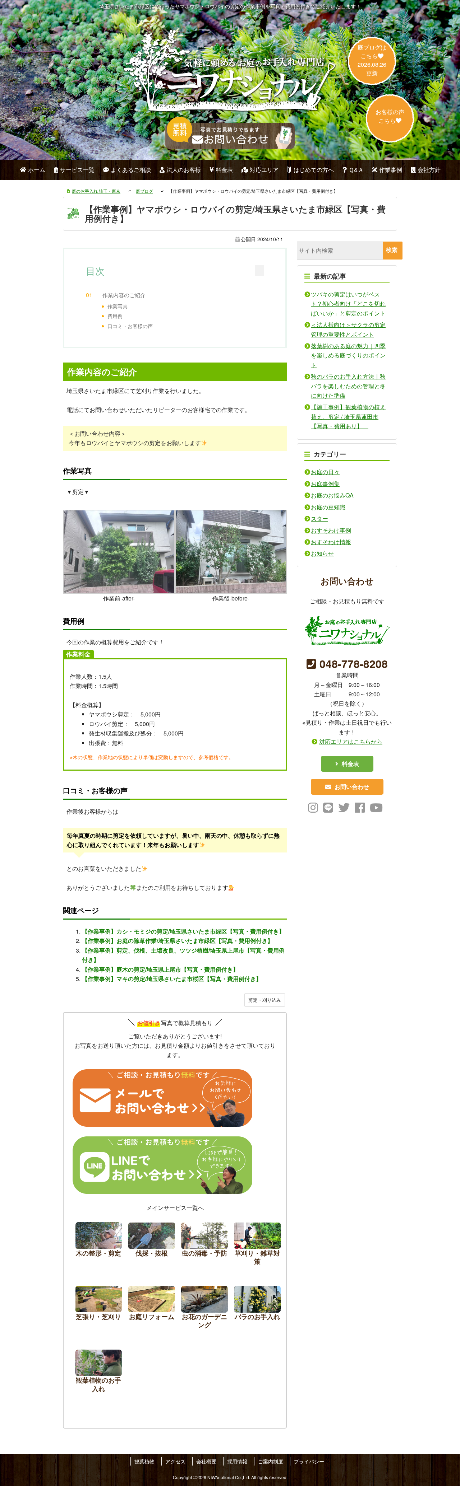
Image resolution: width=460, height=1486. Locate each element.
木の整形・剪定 (98, 1245)
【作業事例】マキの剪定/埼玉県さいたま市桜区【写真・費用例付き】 (172, 979)
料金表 (224, 169)
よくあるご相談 (131, 169)
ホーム (36, 169)
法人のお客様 (183, 169)
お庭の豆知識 (328, 507)
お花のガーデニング (204, 1309)
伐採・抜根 (151, 1245)
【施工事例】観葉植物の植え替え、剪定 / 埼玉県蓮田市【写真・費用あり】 (348, 416)
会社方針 (429, 169)
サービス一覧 (77, 169)
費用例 (115, 315)
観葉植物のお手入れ (98, 1373)
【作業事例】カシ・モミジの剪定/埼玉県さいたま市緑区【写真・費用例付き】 (183, 931)
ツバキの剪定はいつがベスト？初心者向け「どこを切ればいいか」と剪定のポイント (348, 303)
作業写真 (117, 306)
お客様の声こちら (390, 116)
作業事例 (390, 169)
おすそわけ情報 (331, 542)
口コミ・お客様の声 (130, 326)
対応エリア (264, 169)
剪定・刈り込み (264, 999)
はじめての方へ (314, 169)
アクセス (175, 1461)
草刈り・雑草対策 (257, 1245)
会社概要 (206, 1461)
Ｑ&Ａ (356, 169)
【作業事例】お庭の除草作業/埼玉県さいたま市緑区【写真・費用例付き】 (177, 940)
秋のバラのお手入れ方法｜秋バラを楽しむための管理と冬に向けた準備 (348, 385)
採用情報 (237, 1461)
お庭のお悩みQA (332, 495)
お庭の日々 (325, 472)
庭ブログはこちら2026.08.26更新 (372, 60)
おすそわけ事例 (331, 530)
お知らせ (322, 553)
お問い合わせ (352, 786)
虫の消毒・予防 (204, 1245)
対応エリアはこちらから (350, 741)
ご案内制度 (270, 1461)
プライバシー (309, 1461)
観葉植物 (144, 1461)
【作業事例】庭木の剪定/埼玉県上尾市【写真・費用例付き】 (160, 969)
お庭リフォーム (151, 1309)
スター (319, 518)
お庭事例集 (325, 484)
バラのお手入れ (257, 1309)
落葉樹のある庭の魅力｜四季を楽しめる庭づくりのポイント (348, 355)
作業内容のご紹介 (124, 295)
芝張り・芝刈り (98, 1309)
